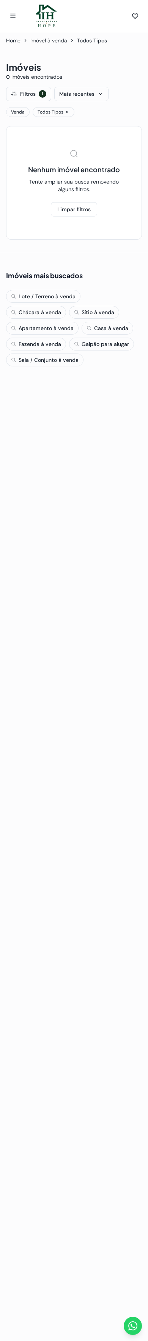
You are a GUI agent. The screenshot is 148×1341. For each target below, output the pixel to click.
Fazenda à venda (40, 344)
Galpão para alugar (105, 344)
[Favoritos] (135, 16)
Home (13, 40)
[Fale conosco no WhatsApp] (133, 1326)
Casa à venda (111, 328)
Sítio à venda (98, 312)
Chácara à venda (40, 312)
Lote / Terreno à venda (47, 296)
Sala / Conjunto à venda (49, 360)
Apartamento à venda (46, 328)
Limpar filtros (74, 209)
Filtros (31, 93)
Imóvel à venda (48, 40)
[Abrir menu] (13, 16)
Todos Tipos (50, 112)
